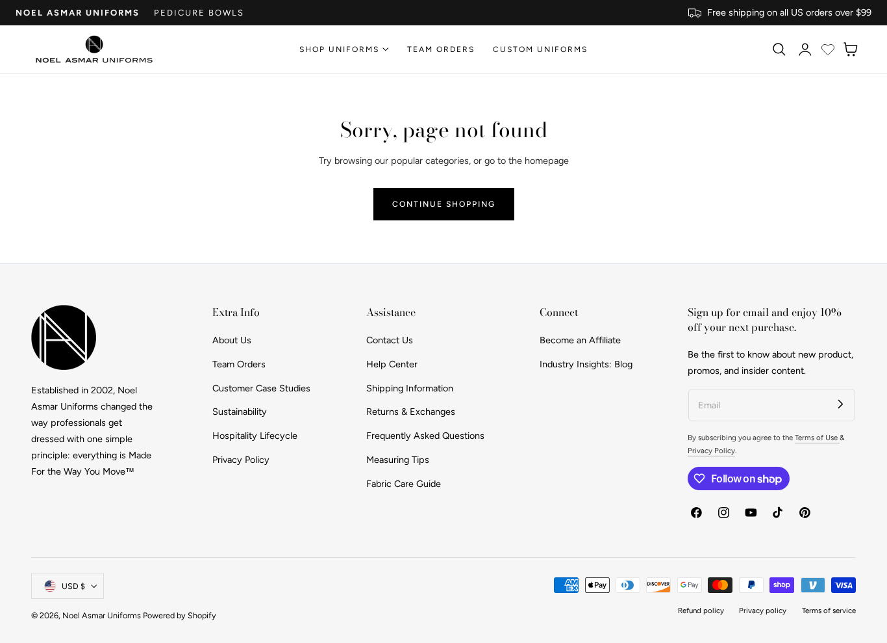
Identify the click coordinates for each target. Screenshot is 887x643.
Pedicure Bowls (199, 13)
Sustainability (239, 411)
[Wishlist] (828, 49)
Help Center (392, 363)
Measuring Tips (397, 459)
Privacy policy (762, 610)
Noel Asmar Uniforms (78, 13)
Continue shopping (443, 204)
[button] (778, 49)
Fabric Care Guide (403, 483)
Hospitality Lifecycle (254, 435)
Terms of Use (817, 437)
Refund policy (701, 610)
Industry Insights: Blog (586, 363)
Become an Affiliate (580, 340)
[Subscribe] (840, 403)
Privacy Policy (240, 459)
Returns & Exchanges (410, 411)
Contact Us (389, 340)
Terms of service (829, 610)
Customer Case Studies (261, 387)
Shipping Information (409, 387)
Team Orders (239, 363)
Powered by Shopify (179, 615)
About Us (231, 340)
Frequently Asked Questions (425, 435)
